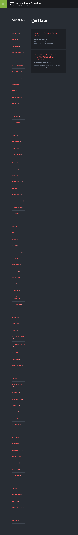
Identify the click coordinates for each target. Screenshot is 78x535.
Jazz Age (15, 317)
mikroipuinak (16, 365)
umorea (14, 482)
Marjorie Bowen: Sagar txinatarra (46, 34)
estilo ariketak (17, 201)
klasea (14, 330)
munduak (15, 378)
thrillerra (15, 469)
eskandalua (16, 194)
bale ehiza (15, 84)
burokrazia (16, 122)
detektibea (16, 142)
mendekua (15, 359)
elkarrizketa (16, 154)
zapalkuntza (16, 494)
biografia (15, 110)
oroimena (15, 392)
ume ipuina (15, 475)
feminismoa (16, 220)
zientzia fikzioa (17, 507)
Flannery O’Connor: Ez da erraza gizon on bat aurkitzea (47, 57)
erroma (14, 188)
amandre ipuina (17, 52)
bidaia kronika (17, 97)
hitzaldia (15, 290)
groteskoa (16, 264)
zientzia (15, 501)
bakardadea (16, 78)
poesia (14, 412)
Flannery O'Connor (42, 63)
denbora (15, 129)
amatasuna (16, 59)
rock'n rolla (16, 437)
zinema (14, 514)
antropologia (17, 65)
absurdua (15, 33)
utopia (14, 488)
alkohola (15, 46)
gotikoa (15, 258)
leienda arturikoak (18, 344)
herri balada (16, 277)
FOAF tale (15, 233)
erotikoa (15, 175)
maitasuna (15, 352)
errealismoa (16, 181)
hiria (13, 284)
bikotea (14, 103)
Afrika (14, 39)
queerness (15, 424)
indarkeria (15, 311)
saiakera (15, 443)
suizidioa (15, 463)
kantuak (15, 324)
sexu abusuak (16, 450)
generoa (15, 239)
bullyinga (15, 116)
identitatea (16, 304)
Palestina (15, 405)
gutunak (15, 271)
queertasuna (16, 431)
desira (14, 135)
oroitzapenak (17, 399)
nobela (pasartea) (18, 384)
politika (15, 418)
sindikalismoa (16, 456)
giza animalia (16, 252)
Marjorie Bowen (41, 39)
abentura (15, 27)
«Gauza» (15, 520)
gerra (14, 245)
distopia (15, 148)
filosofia (15, 226)
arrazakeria (16, 71)
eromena (15, 169)
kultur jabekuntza (18, 336)
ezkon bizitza (16, 207)
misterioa (15, 372)
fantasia (15, 213)
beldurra (15, 90)
